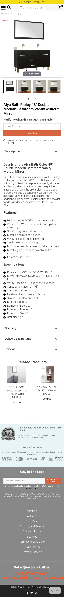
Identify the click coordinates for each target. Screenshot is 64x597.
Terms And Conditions (32, 541)
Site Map (32, 536)
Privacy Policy (8, 142)
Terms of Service (32, 551)
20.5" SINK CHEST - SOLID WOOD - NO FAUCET (47, 390)
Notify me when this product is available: (28, 119)
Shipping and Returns (32, 526)
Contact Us (32, 516)
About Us (32, 510)
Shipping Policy (32, 531)
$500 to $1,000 (16, 13)
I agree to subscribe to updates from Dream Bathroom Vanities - (33, 487)
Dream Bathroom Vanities (28, 587)
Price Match (32, 521)
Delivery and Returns (18, 338)
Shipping (10, 328)
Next (36, 99)
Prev (28, 99)
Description (12, 151)
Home (4, 13)
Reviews (10, 349)
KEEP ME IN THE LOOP (52, 480)
